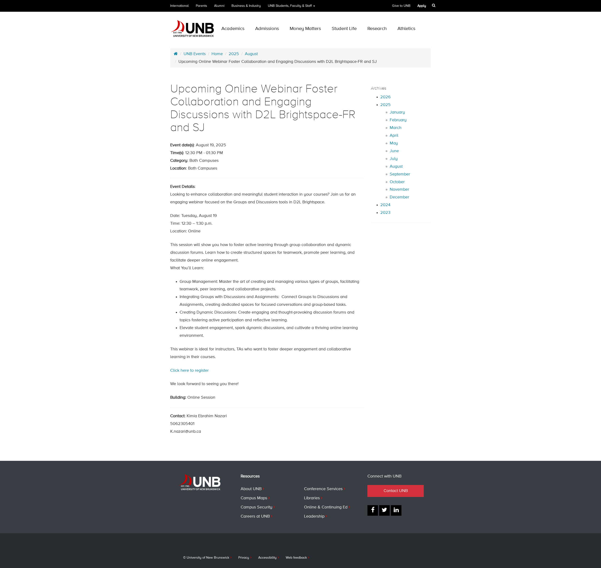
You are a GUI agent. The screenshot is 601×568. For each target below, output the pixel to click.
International (179, 6)
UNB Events (195, 54)
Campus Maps (254, 498)
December (399, 197)
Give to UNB (401, 6)
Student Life (344, 28)
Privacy (243, 557)
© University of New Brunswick (206, 557)
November (399, 189)
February (398, 120)
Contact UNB (396, 491)
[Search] (434, 5)
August (251, 54)
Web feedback (296, 557)
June (394, 151)
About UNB (251, 489)
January (397, 112)
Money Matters (305, 28)
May (394, 143)
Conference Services (323, 489)
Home (217, 54)
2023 (385, 213)
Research (377, 28)
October (397, 182)
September (400, 174)
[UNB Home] (176, 54)
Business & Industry (246, 6)
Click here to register (189, 370)
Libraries (312, 498)
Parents (201, 6)
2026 (385, 97)
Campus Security (256, 507)
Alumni (219, 6)
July (394, 159)
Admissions (267, 28)
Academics (232, 28)
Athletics (406, 28)
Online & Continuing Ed (325, 507)
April (394, 135)
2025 (234, 54)
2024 (385, 205)
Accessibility (267, 557)
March (395, 128)
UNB (290, 6)
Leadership (314, 516)
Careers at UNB (255, 516)
